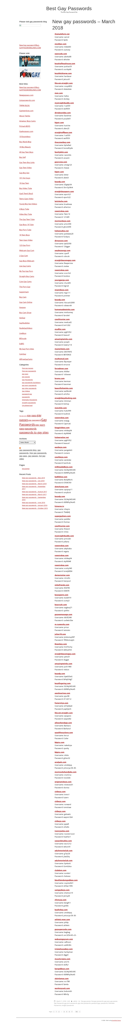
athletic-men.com (62, 919)
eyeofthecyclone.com (64, 732)
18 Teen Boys (24, 235)
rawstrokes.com (62, 211)
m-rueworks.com (62, 624)
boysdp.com (60, 181)
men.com (59, 93)
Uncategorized (27, 405)
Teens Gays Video (26, 199)
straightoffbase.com (63, 132)
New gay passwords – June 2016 (33, 503)
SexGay (22, 318)
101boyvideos (25, 136)
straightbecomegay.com (65, 260)
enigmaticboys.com (63, 782)
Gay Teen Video (25, 167)
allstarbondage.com (63, 723)
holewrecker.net (62, 437)
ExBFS (21, 344)
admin (75, 1001)
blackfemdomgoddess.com (66, 880)
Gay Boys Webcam (26, 261)
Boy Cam (22, 297)
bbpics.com (59, 742)
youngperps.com (62, 280)
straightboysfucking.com (65, 398)
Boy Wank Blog (25, 142)
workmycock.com (62, 988)
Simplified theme (116, 1020)
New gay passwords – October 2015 (35, 508)
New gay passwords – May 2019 (33, 478)
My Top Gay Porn (26, 271)
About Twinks (24, 116)
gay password (34, 420)
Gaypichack (24, 292)
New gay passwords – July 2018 (33, 481)
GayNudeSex (24, 323)
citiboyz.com (60, 791)
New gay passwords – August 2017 (34, 492)
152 (77, 1011)
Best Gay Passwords (69, 8)
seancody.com (61, 54)
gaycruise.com (61, 162)
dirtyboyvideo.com (63, 113)
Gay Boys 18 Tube (26, 224)
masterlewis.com (62, 349)
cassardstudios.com (63, 841)
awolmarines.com (62, 693)
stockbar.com (60, 44)
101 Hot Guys (24, 178)
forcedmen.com (61, 368)
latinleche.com (61, 201)
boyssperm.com (61, 595)
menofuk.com (61, 408)
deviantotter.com (62, 575)
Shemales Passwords (29, 400)
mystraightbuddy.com (64, 103)
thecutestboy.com (62, 142)
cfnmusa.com (60, 900)
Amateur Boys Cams (27, 121)
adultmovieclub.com (63, 850)
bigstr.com (59, 122)
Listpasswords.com (27, 100)
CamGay (22, 354)
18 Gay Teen (24, 183)
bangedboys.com (62, 969)
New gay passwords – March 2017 (34, 494)
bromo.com (60, 378)
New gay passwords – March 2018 (34, 484)
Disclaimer (26, 469)
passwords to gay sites (34, 432)
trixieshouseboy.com (64, 949)
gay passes (113, 1001)
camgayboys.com (62, 890)
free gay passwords (97, 1001)
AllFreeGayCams (25, 359)
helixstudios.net (62, 231)
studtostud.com (61, 358)
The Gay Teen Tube (27, 219)
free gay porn (23, 416)
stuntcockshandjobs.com (65, 772)
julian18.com (60, 634)
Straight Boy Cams (26, 276)
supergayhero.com (63, 516)
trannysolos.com (62, 831)
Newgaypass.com (26, 95)
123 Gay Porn (24, 245)
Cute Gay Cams (25, 281)
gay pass (107, 1001)
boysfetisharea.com (63, 73)
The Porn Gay (24, 287)
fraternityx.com (61, 703)
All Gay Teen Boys (26, 152)
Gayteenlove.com (26, 110)
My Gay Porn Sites (26, 349)
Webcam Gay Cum (26, 250)
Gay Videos (26, 391)
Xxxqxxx (22, 307)
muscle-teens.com (62, 959)
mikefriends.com (62, 585)
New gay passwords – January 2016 (34, 505)
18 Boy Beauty (25, 147)
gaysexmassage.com (63, 614)
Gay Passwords (59, 1003)
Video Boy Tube (25, 214)
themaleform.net (62, 34)
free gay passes (86, 1001)
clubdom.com (60, 870)
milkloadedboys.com (64, 467)
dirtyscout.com (61, 240)
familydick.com (61, 152)
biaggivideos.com (62, 427)
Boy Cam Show (25, 312)
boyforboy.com (61, 910)
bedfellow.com (61, 477)
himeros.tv (59, 506)
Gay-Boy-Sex (24, 173)
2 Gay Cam (23, 255)
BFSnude (22, 338)
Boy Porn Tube (25, 230)
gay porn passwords (70, 1003)
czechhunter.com (62, 319)
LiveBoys (22, 333)
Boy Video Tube (25, 188)
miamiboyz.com (61, 290)
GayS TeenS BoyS (26, 193)
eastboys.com (61, 447)
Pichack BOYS (24, 126)
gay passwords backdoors (31, 383)
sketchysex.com (61, 486)
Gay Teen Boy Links (27, 162)
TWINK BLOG (24, 105)
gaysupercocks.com (63, 929)
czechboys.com (61, 457)
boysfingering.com (63, 683)
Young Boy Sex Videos (28, 204)
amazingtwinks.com (63, 339)
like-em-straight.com (64, 83)
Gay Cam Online (25, 302)
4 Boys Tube (24, 209)
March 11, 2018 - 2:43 (63, 1001)
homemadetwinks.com (65, 309)
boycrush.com (61, 604)
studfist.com (60, 329)
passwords (104, 1003)
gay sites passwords (84, 1003)
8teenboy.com (61, 644)
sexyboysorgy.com (62, 250)
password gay (95, 1003)
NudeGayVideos (25, 328)
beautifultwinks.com (64, 388)
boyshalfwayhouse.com (65, 63)
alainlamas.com (62, 978)
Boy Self (22, 157)
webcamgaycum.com (64, 939)
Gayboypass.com (26, 131)
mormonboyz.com (62, 221)
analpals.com (60, 762)
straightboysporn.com (64, 191)
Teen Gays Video (26, 240)
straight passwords (68, 1005)
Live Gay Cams (25, 266)
